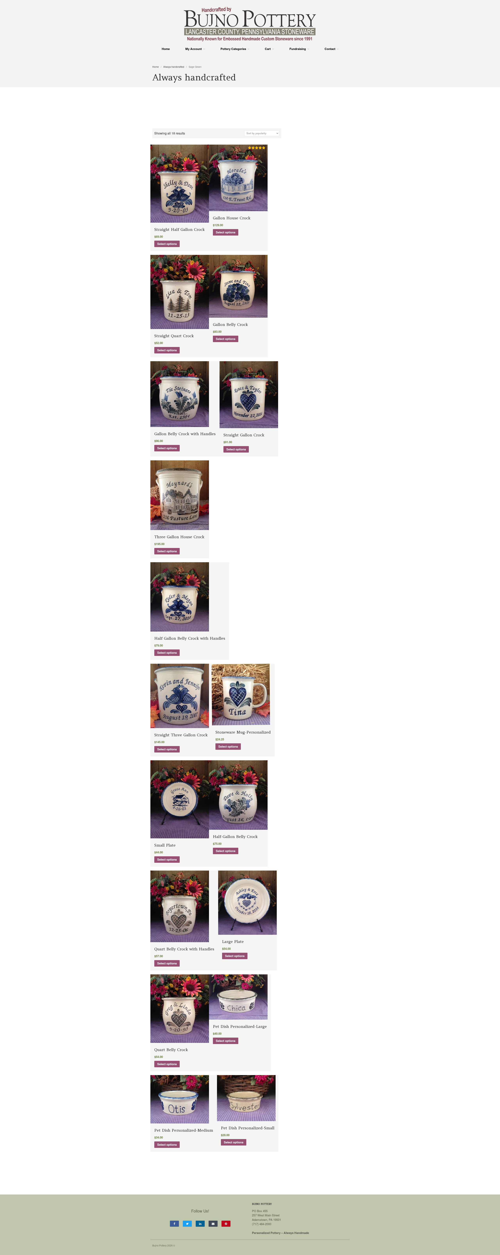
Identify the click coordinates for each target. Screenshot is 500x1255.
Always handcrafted (173, 66)
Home (166, 49)
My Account (193, 49)
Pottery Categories (233, 49)
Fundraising (297, 49)
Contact (330, 49)
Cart (268, 49)
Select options (167, 244)
